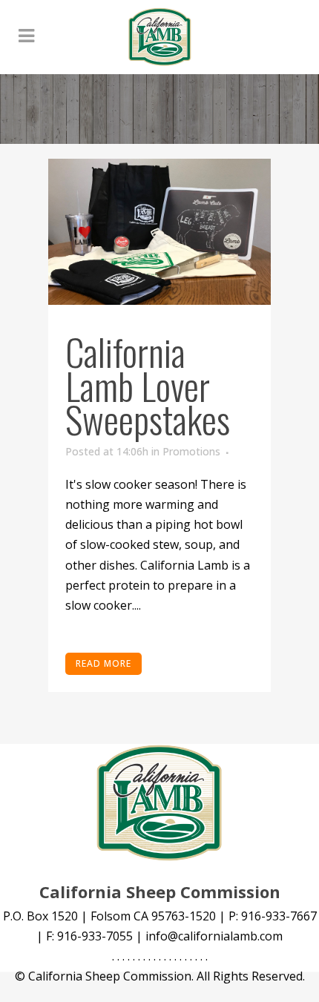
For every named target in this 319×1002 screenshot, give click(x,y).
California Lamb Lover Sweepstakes (147, 384)
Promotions (191, 451)
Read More (103, 663)
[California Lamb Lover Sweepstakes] (159, 232)
